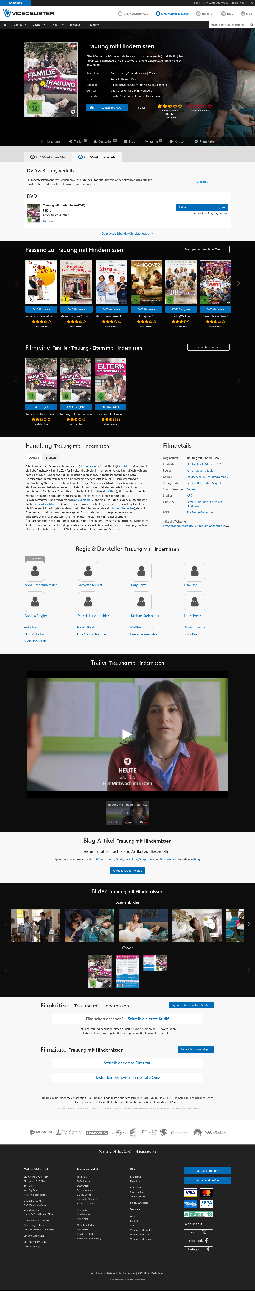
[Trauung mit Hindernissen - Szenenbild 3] (143, 925)
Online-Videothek (36, 1169)
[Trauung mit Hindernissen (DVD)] (33, 213)
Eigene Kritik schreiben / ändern (191, 1005)
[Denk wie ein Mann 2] (215, 282)
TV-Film (135, 90)
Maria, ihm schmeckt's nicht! (112, 316)
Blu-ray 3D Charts (85, 1203)
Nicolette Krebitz (120, 85)
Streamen (208, 13)
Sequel (216, 483)
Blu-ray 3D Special (139, 1202)
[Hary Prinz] (141, 571)
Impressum (129, 1273)
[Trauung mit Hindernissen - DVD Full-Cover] (155, 971)
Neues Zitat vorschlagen (196, 1049)
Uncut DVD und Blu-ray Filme (38, 1214)
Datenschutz (114, 1273)
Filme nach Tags (32, 1246)
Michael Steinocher (122, 508)
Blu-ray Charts (84, 1194)
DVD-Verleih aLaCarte (175, 13)
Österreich (133, 73)
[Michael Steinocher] (141, 601)
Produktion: (93, 73)
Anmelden (15, 2)
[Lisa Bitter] (194, 571)
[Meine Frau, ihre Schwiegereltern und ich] (76, 282)
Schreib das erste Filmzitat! (127, 1062)
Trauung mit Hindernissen (76, 414)
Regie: (90, 79)
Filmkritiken (136, 1187)
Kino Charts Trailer (86, 1234)
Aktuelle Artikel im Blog (127, 870)
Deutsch (192, 489)
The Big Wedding (181, 316)
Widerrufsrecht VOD (140, 1234)
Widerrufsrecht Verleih (141, 1229)
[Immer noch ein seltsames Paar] (41, 282)
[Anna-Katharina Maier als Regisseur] (35, 571)
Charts (36, 24)
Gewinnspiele (168, 859)
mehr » (96, 65)
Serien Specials (137, 1196)
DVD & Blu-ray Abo (33, 1200)
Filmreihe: (92, 96)
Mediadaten (157, 1273)
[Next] (238, 283)
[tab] (48, 157)
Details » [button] (48, 221)
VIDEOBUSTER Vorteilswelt (37, 1242)
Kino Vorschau (84, 1214)
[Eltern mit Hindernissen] (110, 380)
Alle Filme (94, 24)
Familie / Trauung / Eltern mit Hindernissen (136, 96)
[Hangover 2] (146, 282)
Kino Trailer (82, 1229)
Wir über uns (98, 1273)
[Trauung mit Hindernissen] (51, 79)
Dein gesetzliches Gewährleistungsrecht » (127, 233)
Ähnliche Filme (41, 326)
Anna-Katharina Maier (124, 79)
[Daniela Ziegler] (35, 601)
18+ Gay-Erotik (31, 1190)
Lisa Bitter (152, 85)
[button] (248, 924)
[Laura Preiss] (194, 601)
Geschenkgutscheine (34, 1225)
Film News (135, 1176)
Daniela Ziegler (81, 500)
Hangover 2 (146, 316)
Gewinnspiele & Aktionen (36, 1220)
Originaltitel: (170, 458)
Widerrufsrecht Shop (140, 1238)
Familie (191, 483)
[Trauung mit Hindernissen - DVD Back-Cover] (127, 971)
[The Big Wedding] (181, 282)
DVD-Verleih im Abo (135, 13)
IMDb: (166, 512)
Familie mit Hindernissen (41, 414)
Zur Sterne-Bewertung (200, 512)
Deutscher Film (119, 90)
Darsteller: (92, 85)
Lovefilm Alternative (34, 1235)
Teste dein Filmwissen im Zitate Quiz (127, 1077)
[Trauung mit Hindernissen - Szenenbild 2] (89, 925)
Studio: (167, 495)
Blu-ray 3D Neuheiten (88, 1198)
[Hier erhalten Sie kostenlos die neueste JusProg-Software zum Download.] (198, 1214)
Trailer (141, 107)
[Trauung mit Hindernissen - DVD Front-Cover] (100, 971)
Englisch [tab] (50, 457)
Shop (230, 13)
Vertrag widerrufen (207, 1180)
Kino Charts (82, 1218)
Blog (249, 13)
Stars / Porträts (137, 1191)
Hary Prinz (138, 85)
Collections (131, 859)
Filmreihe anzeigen (208, 347)
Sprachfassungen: (174, 489)
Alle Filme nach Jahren (35, 1194)
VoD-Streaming (31, 1209)
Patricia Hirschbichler (46, 504)
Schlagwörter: (171, 483)
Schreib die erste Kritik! (148, 1018)
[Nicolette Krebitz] (88, 571)
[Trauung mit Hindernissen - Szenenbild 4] (197, 925)
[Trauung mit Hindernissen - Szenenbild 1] (36, 925)
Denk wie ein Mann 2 (216, 316)
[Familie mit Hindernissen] (41, 380)
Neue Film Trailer (85, 1225)
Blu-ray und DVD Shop (35, 1181)
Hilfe (132, 1216)
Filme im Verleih (88, 1169)
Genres (18, 24)
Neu (55, 24)
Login (197, 2)
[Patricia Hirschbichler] (88, 601)
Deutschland (118, 73)
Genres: (91, 90)
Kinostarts (82, 1209)
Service (135, 1209)
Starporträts (146, 859)
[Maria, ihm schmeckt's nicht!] (111, 282)
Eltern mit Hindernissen (110, 414)
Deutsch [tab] (34, 457)
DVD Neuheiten (85, 1181)
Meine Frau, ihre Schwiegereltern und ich (76, 316)
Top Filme (82, 1176)
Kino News (135, 1181)
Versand (224, 213)
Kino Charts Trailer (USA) (89, 1238)
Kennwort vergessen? (216, 2)
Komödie (146, 90)
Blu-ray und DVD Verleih (36, 1176)
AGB (132, 1225)
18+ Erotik (29, 1185)
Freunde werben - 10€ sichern (39, 1229)
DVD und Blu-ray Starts (109, 859)
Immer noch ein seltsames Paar (41, 316)
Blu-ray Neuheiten (86, 1190)
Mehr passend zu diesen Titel (202, 249)
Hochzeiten (204, 483)
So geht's (75, 24)
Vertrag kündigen (207, 1171)
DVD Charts (83, 1185)
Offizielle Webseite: (174, 521)
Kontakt (134, 1220)
